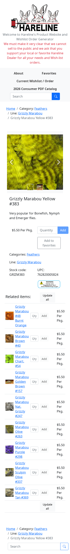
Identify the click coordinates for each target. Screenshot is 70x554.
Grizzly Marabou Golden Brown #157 (22, 381)
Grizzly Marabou (30, 113)
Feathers (40, 108)
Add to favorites (49, 243)
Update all (47, 297)
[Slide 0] (30, 187)
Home (10, 108)
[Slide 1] (40, 187)
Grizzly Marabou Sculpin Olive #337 (22, 472)
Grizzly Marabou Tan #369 (22, 493)
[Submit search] (56, 96)
